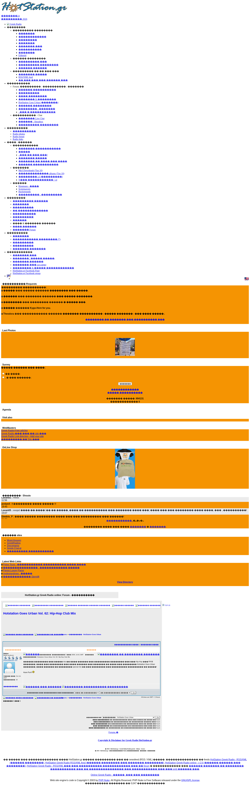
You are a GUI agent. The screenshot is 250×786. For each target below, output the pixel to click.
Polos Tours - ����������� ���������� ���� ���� (44, 564)
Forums (64, 634)
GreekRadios (14, 543)
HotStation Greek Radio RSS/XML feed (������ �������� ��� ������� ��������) (104, 763)
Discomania (13, 545)
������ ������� (99, 605)
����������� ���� (126, 644)
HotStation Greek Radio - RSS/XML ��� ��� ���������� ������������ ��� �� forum (88, 766)
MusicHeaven (14, 540)
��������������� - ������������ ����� (41, 567)
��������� (56, 605)
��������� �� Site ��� (20, 439)
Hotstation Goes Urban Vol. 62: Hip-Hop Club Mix (39, 613)
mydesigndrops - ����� (17, 573)
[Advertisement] (81, 625)
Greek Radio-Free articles (14, 430)
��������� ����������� (30, 551)
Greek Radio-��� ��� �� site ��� (23, 433)
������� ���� (150, 644)
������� (138, 526)
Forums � (113, 732)
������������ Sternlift (21, 576)
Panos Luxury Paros (13, 570)
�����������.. (119, 520)
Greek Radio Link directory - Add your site (22, 436)
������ (129, 605)
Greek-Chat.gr (14, 548)
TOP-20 (167, 605)
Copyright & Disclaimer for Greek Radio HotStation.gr (125, 740)
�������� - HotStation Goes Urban (85, 634)
